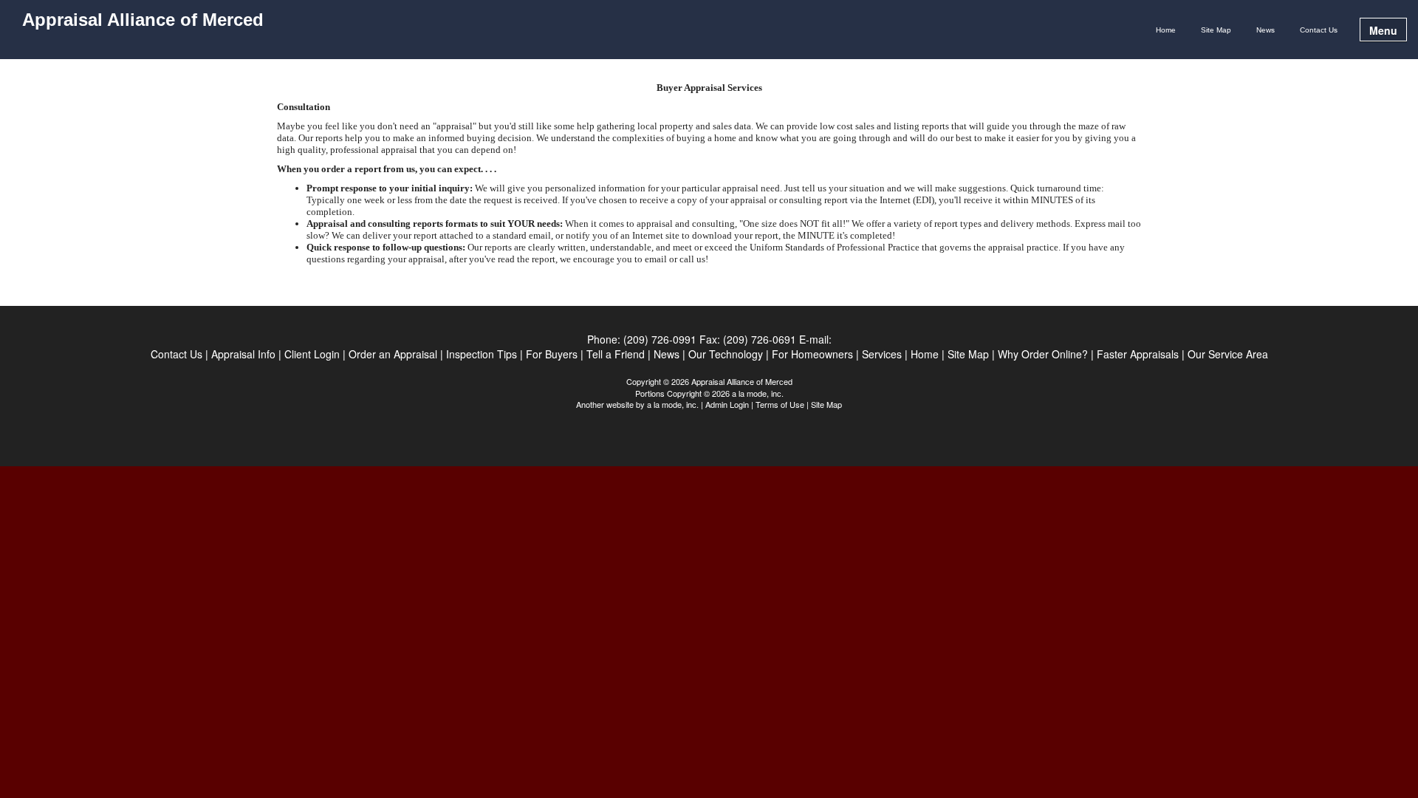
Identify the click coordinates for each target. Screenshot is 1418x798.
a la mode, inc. (673, 404)
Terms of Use (780, 404)
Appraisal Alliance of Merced (143, 20)
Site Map (1216, 30)
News (1265, 30)
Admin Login (727, 404)
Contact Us (1318, 30)
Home (1166, 30)
